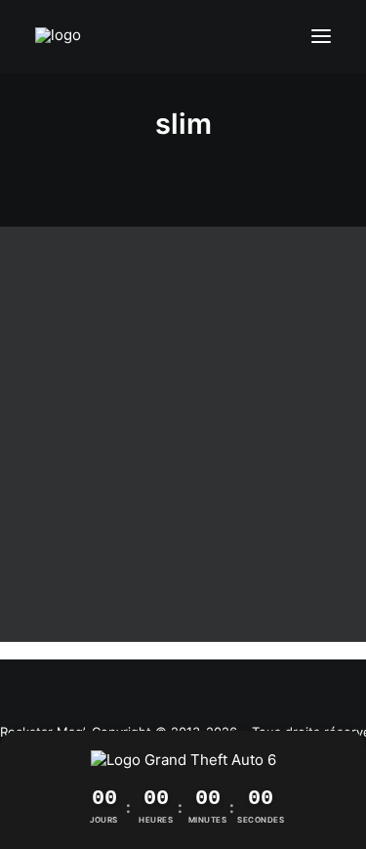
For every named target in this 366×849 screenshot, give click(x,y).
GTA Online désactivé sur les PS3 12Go (183, 555)
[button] (321, 36)
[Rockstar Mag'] (66, 37)
